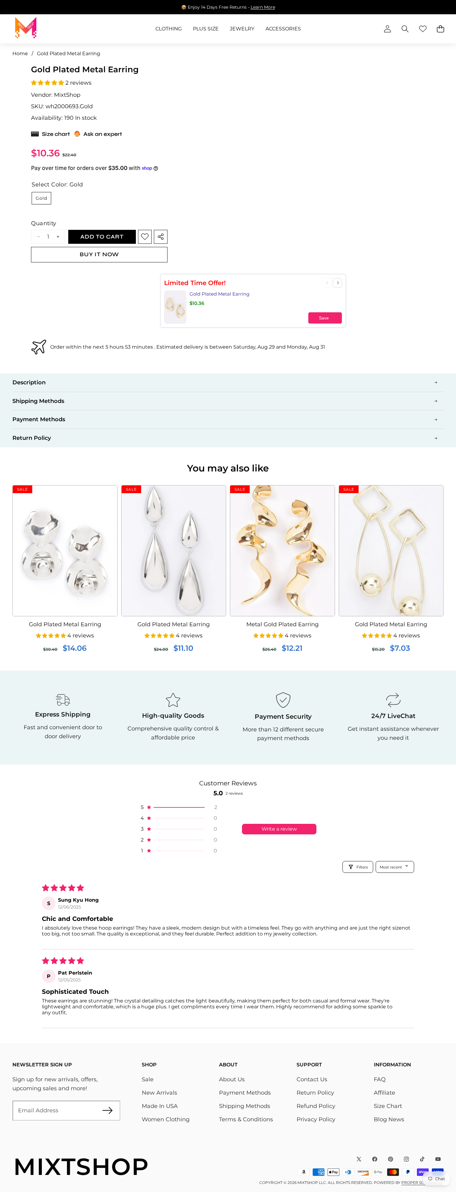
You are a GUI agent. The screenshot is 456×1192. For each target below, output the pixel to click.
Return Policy (315, 1092)
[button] (24, 7)
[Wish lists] (423, 29)
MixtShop (67, 95)
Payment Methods (245, 1092)
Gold (41, 198)
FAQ (380, 1079)
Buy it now (99, 254)
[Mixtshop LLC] (25, 28)
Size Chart (388, 1106)
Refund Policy (316, 1106)
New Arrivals (159, 1092)
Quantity (43, 223)
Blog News (389, 1119)
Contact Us (312, 1079)
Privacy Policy (316, 1119)
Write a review (279, 829)
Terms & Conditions (246, 1119)
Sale (148, 1079)
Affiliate (384, 1092)
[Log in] (387, 29)
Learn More (263, 7)
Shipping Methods (244, 1106)
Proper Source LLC (422, 1182)
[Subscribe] (107, 1110)
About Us (232, 1079)
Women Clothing (166, 1119)
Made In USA (160, 1106)
